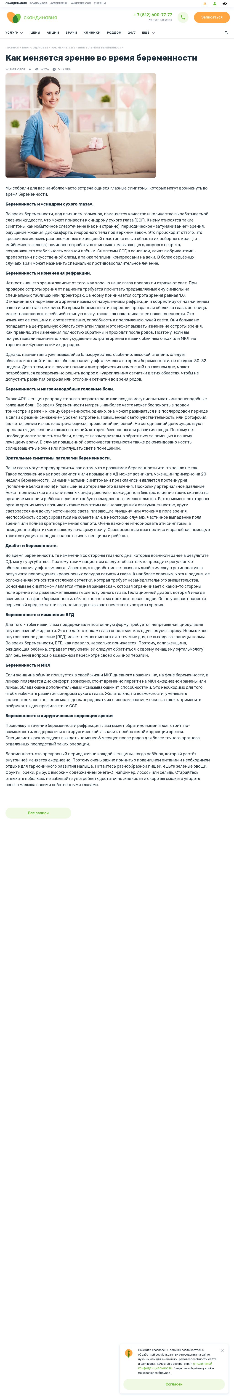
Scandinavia (38, 3)
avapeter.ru (59, 3)
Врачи (71, 32)
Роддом (114, 32)
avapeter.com (81, 3)
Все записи (38, 813)
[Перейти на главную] (32, 17)
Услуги (12, 32)
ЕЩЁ (146, 32)
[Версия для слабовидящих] (226, 3)
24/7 (132, 32)
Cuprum (100, 3)
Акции (53, 32)
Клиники (92, 32)
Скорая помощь (204, 3)
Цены (35, 32)
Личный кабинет (215, 3)
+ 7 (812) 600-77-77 (153, 14)
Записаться (212, 17)
